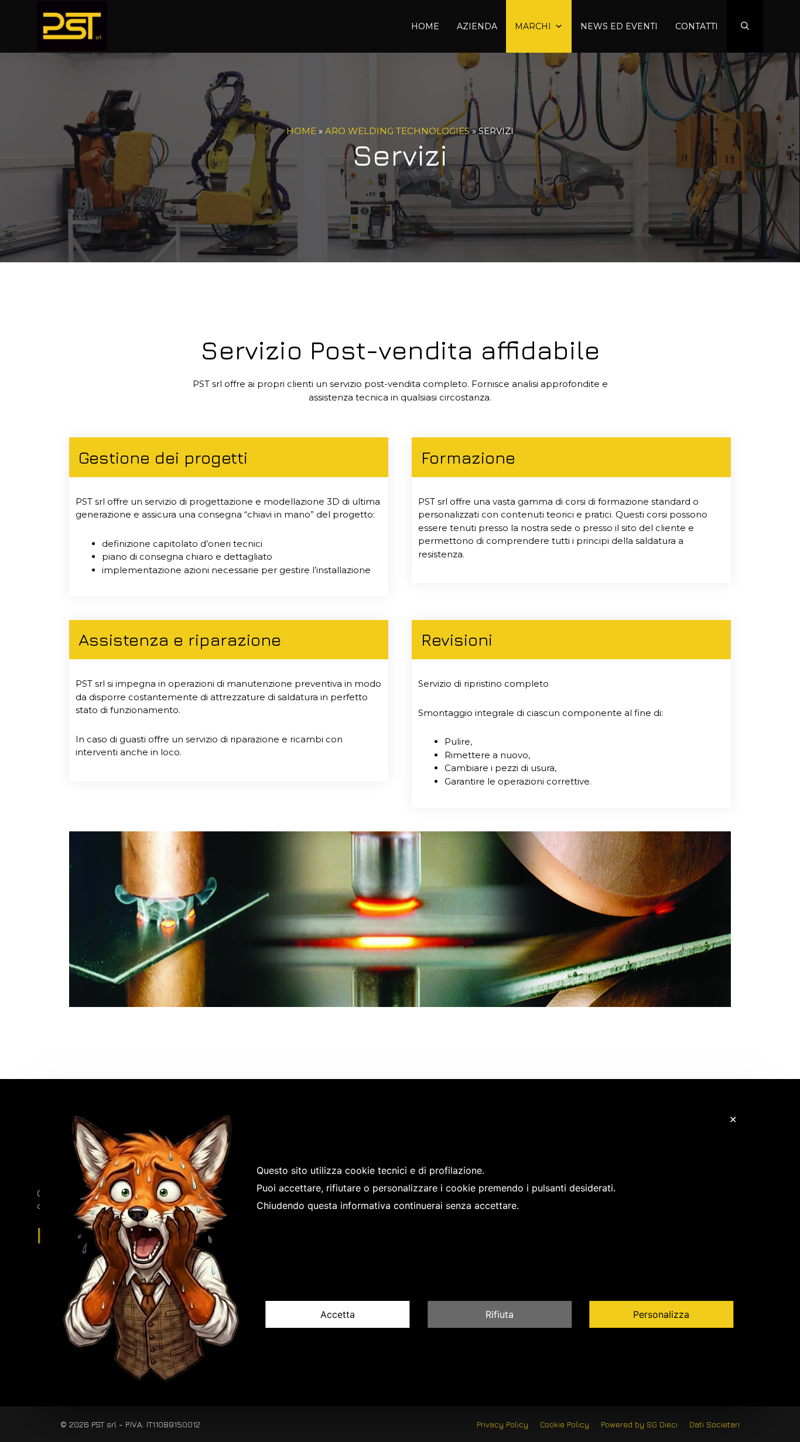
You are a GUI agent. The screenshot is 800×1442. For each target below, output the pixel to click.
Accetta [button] (337, 1315)
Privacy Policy (502, 1424)
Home (425, 26)
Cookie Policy (564, 1424)
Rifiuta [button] (500, 1315)
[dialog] (400, 1251)
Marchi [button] (533, 26)
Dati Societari (714, 1424)
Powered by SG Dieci (639, 1424)
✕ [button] (733, 1119)
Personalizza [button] (661, 1315)
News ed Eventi (619, 26)
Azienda (477, 26)
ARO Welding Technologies (397, 130)
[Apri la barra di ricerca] (745, 27)
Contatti (696, 26)
